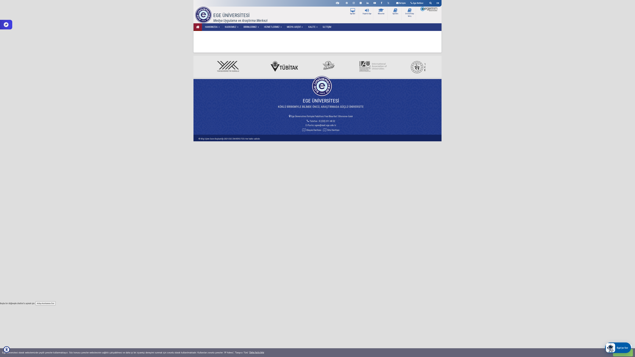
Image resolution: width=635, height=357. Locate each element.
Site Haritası (333, 130)
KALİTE (312, 26)
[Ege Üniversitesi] (430, 2)
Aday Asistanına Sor (45, 303)
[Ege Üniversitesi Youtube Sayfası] (374, 2)
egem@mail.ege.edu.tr (325, 125)
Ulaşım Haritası (313, 130)
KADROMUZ (231, 26)
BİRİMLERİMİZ (250, 26)
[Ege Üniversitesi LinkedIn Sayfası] (367, 2)
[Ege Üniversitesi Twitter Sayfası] (389, 2)
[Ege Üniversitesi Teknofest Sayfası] (338, 2)
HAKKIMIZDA (211, 26)
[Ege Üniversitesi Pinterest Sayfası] (346, 2)
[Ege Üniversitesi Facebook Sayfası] (381, 2)
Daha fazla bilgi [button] (256, 352)
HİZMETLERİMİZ (272, 26)
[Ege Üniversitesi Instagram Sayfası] (353, 2)
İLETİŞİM (327, 26)
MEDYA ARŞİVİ (294, 26)
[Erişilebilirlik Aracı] (6, 349)
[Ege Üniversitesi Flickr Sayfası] (360, 2)
